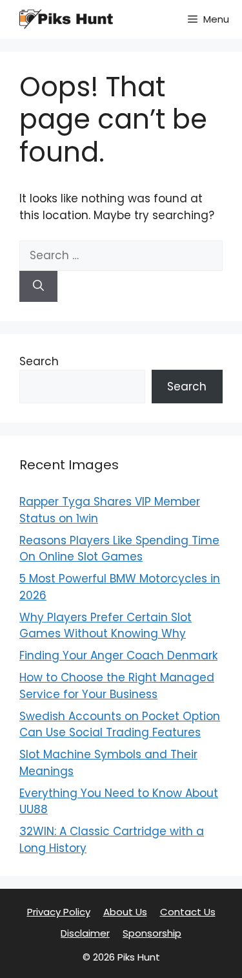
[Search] (38, 286)
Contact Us (188, 912)
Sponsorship (152, 933)
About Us (125, 912)
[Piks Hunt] (64, 19)
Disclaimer (85, 933)
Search (39, 361)
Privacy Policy (58, 912)
